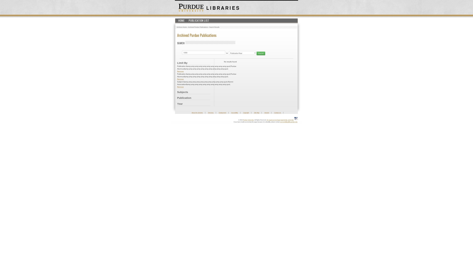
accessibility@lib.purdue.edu (288, 122)
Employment (222, 112)
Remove (180, 71)
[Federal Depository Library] (296, 118)
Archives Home (182, 27)
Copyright (246, 112)
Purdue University (248, 120)
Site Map (256, 112)
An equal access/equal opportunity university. (280, 120)
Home (181, 20)
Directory (211, 112)
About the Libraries (197, 112)
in (227, 53)
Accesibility (234, 112)
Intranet (266, 112)
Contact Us (277, 112)
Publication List (199, 20)
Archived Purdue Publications (198, 27)
